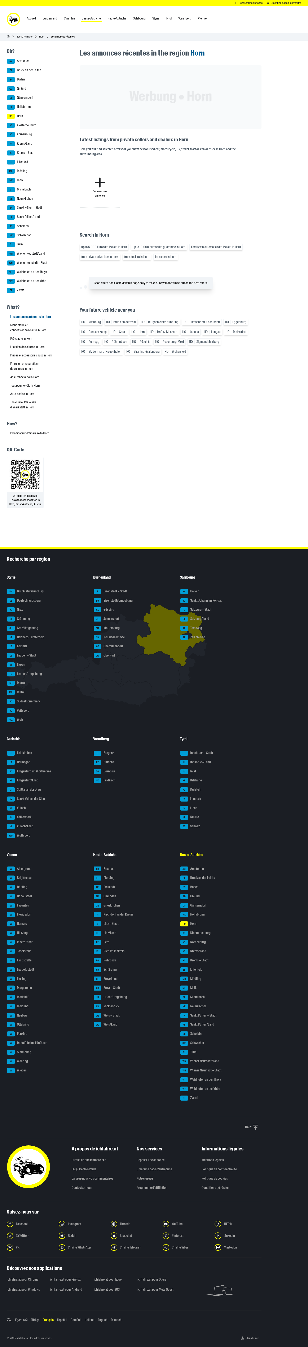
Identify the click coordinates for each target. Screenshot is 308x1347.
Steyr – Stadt (108, 988)
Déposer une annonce (150, 1160)
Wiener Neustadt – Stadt (28, 262)
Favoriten (19, 905)
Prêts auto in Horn (21, 338)
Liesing (18, 979)
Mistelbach (20, 189)
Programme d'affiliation (152, 1187)
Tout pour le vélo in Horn (25, 385)
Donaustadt (21, 896)
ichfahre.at (22, 1338)
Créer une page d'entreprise (154, 1169)
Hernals (18, 923)
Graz (16, 609)
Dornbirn (105, 771)
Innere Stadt (21, 942)
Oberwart (105, 655)
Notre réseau (145, 1178)
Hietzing (19, 933)
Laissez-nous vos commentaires (92, 1178)
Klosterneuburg (23, 125)
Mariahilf (19, 997)
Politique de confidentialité (219, 1169)
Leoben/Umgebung (26, 674)
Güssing (105, 609)
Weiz (16, 720)
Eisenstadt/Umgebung (114, 600)
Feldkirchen (21, 753)
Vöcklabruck (107, 1006)
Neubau (18, 1015)
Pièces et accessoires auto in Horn (31, 355)
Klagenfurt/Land (24, 780)
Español (62, 1320)
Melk (16, 180)
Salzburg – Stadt (197, 609)
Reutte (191, 817)
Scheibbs (19, 226)
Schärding (106, 969)
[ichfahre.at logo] (13, 19)
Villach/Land (22, 826)
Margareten (21, 988)
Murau (17, 692)
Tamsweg (192, 628)
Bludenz (105, 762)
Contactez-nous (82, 1187)
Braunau (105, 868)
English (102, 1320)
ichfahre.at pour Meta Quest (155, 1289)
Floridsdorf (21, 914)
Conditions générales (215, 1187)
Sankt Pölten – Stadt (26, 208)
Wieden (18, 1070)
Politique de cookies (215, 1178)
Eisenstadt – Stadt (112, 591)
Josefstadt (20, 951)
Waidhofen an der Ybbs (27, 281)
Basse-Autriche (24, 36)
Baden (17, 79)
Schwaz (191, 826)
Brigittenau (21, 878)
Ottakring (19, 1024)
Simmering (20, 1052)
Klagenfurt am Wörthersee (30, 771)
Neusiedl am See (110, 637)
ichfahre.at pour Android (66, 1289)
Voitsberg (20, 710)
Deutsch (116, 1320)
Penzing (18, 1033)
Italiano (89, 1320)
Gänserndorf (21, 98)
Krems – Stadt (22, 152)
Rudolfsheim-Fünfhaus (28, 1043)
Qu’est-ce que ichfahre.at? (89, 1160)
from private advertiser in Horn (100, 257)
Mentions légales (213, 1160)
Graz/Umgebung (23, 628)
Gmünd (17, 88)
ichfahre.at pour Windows (23, 1289)
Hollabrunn (20, 107)
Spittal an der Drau (25, 789)
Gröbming (20, 619)
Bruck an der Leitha (25, 70)
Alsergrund (21, 868)
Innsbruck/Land (197, 762)
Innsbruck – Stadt (198, 753)
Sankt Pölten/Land (25, 217)
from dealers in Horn (136, 257)
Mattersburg (108, 628)
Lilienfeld (19, 162)
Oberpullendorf (109, 646)
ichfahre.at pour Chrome (22, 1279)
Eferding (105, 878)
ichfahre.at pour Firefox (65, 1279)
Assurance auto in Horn (24, 377)
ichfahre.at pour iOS (107, 1289)
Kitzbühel (193, 780)
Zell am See (194, 637)
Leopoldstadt (22, 969)
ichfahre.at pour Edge (108, 1279)
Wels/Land (106, 1024)
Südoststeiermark (25, 701)
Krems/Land (21, 143)
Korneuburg (21, 134)
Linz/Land (106, 933)
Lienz (190, 808)
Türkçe (35, 1320)
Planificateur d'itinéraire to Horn (29, 433)
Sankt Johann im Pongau (202, 600)
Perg (102, 942)
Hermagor (20, 762)
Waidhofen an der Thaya (28, 272)
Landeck (192, 799)
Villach (18, 808)
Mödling (18, 171)
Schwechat (20, 235)
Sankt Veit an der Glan (27, 799)
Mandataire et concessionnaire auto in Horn (28, 327)
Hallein (191, 591)
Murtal (17, 683)
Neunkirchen (21, 198)
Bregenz (105, 753)
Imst (189, 771)
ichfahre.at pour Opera (151, 1279)
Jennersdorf (107, 619)
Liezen (17, 664)
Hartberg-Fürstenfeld (27, 637)
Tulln (16, 244)
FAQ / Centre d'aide (84, 1169)
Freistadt (105, 887)
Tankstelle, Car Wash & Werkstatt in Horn (23, 404)
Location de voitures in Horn (27, 347)
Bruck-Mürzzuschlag (26, 591)
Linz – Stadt (108, 923)
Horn (41, 36)
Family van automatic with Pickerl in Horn (216, 247)
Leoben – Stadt (23, 655)
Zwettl (17, 290)
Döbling (18, 887)
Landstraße (21, 960)
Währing (19, 1061)
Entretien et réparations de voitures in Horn (24, 366)
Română (76, 1320)
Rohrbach (106, 960)
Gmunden (106, 896)
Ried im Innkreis (110, 951)
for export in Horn (165, 257)
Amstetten (19, 61)
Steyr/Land (107, 979)
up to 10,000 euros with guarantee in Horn (159, 247)
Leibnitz (18, 646)
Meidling (19, 1006)
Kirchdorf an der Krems (115, 914)
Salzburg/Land (196, 619)
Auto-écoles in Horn (22, 394)
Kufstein (192, 789)
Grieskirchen (108, 905)
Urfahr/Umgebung (111, 997)
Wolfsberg (19, 835)
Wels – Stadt (108, 1015)
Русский (21, 1320)
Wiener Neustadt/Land (27, 253)
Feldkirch (106, 780)
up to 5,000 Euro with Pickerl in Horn (104, 247)
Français (48, 1320)
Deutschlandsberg (25, 600)
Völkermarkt (21, 817)
